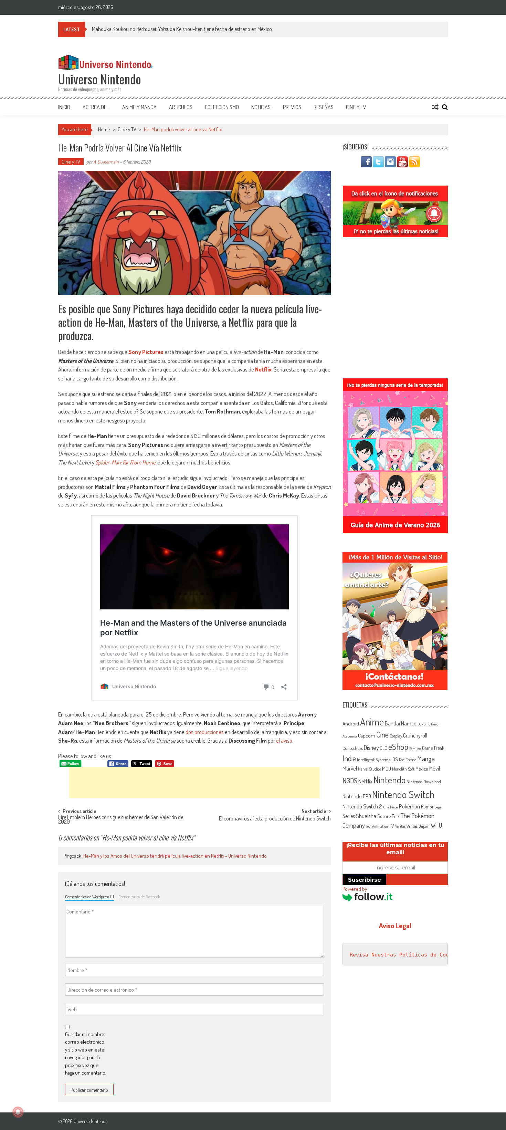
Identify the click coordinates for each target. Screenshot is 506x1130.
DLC (383, 748)
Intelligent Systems (373, 759)
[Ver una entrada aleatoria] (435, 107)
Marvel (349, 768)
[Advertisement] (194, 782)
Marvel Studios (369, 769)
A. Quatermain (106, 162)
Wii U (436, 825)
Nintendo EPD (356, 796)
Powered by (354, 889)
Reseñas (324, 107)
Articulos (180, 107)
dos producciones (205, 731)
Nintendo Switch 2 (362, 806)
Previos (292, 107)
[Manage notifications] (17, 1112)
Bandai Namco (401, 723)
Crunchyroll (415, 735)
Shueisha (366, 815)
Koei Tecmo (407, 759)
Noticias (261, 107)
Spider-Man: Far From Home (125, 462)
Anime (372, 721)
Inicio (64, 107)
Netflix (263, 369)
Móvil (434, 768)
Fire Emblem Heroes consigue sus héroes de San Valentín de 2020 (120, 820)
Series (348, 816)
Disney (371, 747)
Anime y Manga (139, 107)
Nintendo (389, 779)
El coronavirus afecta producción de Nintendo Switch (275, 819)
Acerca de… (96, 107)
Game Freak (433, 748)
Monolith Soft (403, 769)
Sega (438, 807)
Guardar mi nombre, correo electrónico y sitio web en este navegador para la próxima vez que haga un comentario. (85, 1053)
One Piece (390, 807)
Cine (382, 734)
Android (350, 723)
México (421, 769)
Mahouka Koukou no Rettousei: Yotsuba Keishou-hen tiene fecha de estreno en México (182, 28)
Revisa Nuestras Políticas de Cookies (405, 955)
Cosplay (396, 736)
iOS (394, 759)
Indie (349, 758)
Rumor (427, 806)
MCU (386, 768)
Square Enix (388, 816)
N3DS (349, 780)
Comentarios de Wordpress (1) (89, 896)
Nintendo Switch (403, 794)
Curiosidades (352, 748)
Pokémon (409, 806)
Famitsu (415, 748)
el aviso (284, 740)
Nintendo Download (424, 781)
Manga (426, 758)
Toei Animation (377, 826)
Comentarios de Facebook (139, 896)
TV (391, 826)
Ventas (400, 826)
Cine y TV (356, 107)
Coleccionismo (222, 107)
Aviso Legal (395, 925)
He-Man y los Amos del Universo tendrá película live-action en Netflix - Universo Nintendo (175, 855)
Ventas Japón (418, 826)
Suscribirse (364, 880)
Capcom (366, 735)
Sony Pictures (146, 351)
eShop (398, 746)
